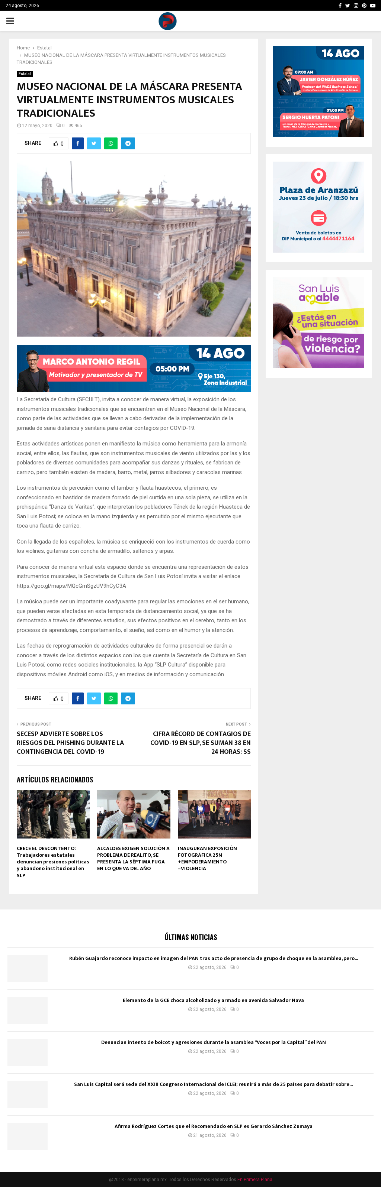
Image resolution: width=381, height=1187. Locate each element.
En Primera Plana (254, 1179)
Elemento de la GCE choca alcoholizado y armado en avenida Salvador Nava (213, 1000)
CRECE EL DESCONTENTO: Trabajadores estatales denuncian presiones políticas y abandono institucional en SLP (53, 862)
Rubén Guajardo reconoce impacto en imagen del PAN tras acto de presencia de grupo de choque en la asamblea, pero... (213, 958)
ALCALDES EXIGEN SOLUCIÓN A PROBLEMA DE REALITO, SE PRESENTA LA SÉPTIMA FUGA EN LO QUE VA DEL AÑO (133, 858)
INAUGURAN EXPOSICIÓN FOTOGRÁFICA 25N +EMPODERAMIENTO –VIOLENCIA (207, 858)
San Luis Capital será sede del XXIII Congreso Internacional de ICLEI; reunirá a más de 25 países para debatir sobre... (213, 1084)
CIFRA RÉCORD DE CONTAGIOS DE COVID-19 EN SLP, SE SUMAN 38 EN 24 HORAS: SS (200, 743)
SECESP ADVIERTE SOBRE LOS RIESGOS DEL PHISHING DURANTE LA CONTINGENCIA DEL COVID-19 (70, 743)
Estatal (25, 74)
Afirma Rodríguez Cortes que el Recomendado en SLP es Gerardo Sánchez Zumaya (214, 1126)
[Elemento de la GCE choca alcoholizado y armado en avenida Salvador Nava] (27, 1010)
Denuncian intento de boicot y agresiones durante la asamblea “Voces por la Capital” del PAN (213, 1042)
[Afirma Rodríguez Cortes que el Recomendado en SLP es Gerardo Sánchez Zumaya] (27, 1136)
